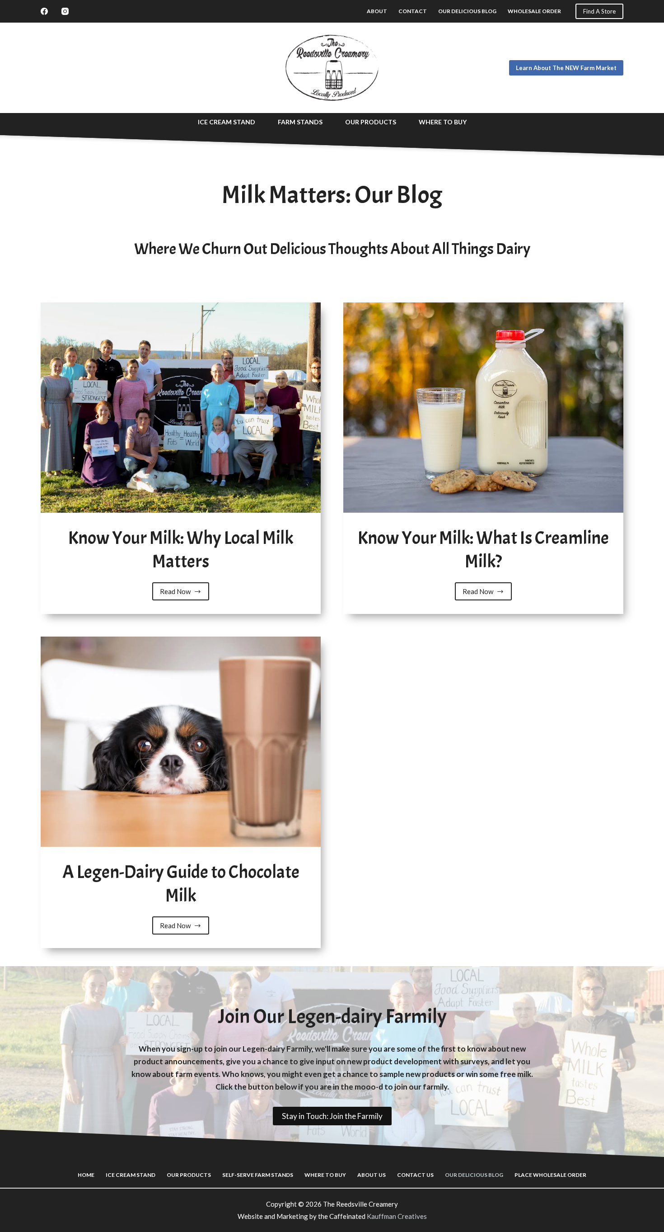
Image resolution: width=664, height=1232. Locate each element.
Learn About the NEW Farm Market (566, 67)
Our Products (370, 122)
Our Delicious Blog (467, 11)
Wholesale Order (534, 11)
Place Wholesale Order (550, 1174)
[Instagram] (65, 11)
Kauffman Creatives (397, 1216)
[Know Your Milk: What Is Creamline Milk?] (483, 407)
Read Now (183, 593)
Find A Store (599, 11)
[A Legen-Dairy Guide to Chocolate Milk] (181, 742)
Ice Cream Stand (226, 122)
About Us (371, 1174)
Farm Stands (300, 122)
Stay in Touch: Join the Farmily (332, 1116)
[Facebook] (44, 11)
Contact (412, 11)
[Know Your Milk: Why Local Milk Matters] (181, 407)
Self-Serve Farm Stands (257, 1174)
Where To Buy (443, 122)
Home (86, 1174)
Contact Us (415, 1174)
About (377, 11)
